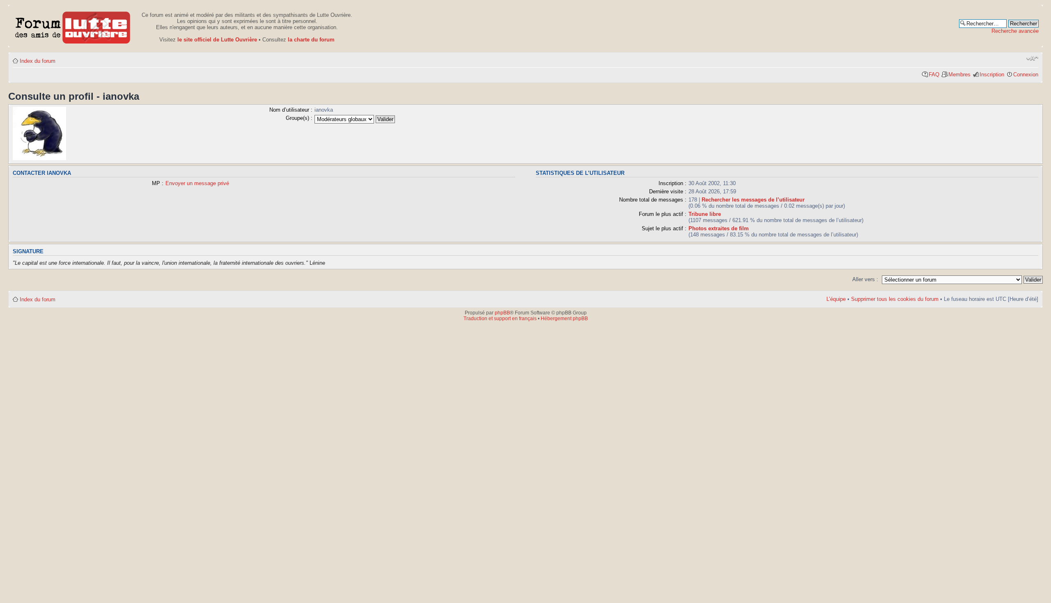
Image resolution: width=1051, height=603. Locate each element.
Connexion (1025, 74)
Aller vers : (865, 279)
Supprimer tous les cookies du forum (895, 299)
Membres (959, 74)
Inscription (992, 74)
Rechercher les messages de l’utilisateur (753, 200)
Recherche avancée (1015, 31)
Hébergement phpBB (564, 318)
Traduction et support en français (500, 318)
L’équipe (836, 299)
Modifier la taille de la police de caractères (1032, 58)
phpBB (502, 313)
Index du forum (37, 61)
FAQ (934, 74)
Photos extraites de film (718, 228)
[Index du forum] (72, 26)
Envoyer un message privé (197, 183)
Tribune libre (704, 214)
